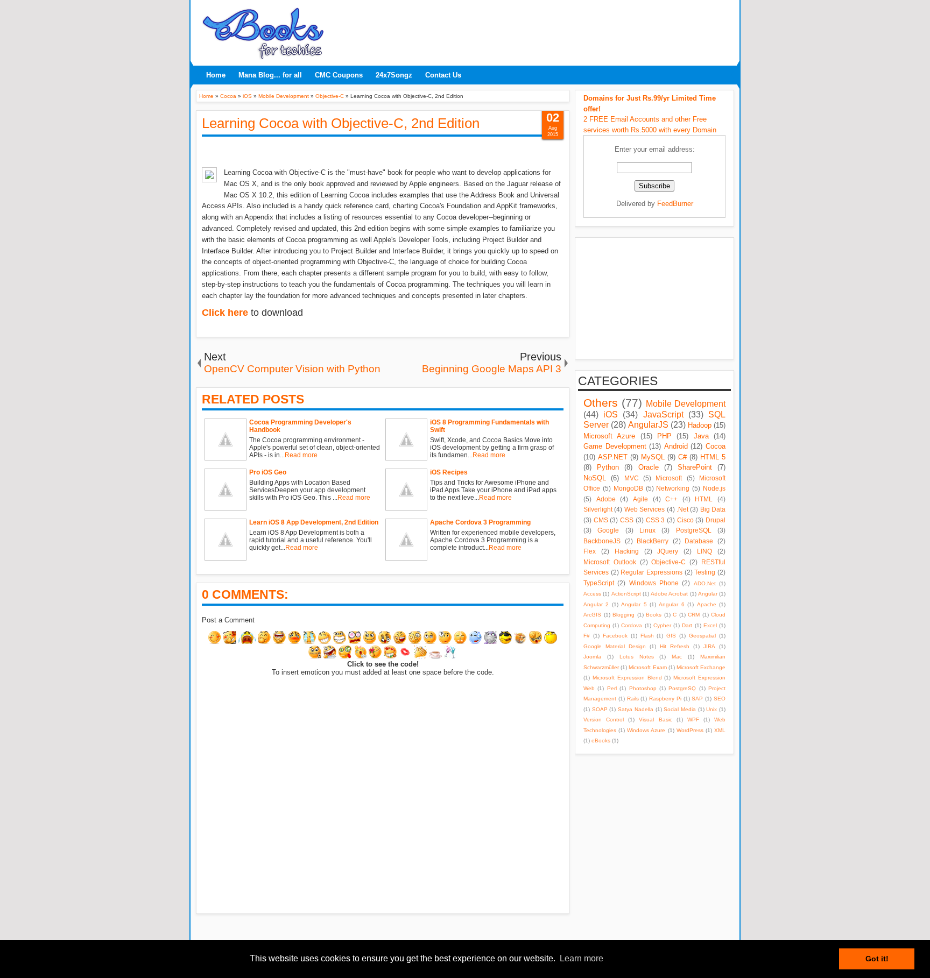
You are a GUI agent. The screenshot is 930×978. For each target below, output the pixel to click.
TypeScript (598, 582)
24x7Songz (394, 75)
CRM (694, 615)
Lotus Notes (636, 657)
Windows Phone (654, 582)
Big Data (712, 509)
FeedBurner (675, 204)
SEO (719, 698)
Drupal (715, 519)
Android (676, 446)
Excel (710, 625)
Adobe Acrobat (669, 594)
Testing (704, 572)
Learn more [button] (581, 958)
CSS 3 (655, 519)
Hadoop (699, 425)
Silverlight (597, 509)
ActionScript (626, 594)
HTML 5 (712, 457)
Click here (225, 312)
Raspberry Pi (665, 698)
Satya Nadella (635, 709)
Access (592, 594)
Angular (707, 594)
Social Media (680, 709)
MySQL (653, 457)
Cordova (631, 625)
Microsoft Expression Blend (627, 678)
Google (608, 530)
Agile (640, 498)
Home (216, 75)
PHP (664, 436)
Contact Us (443, 75)
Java (701, 436)
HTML (704, 498)
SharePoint (695, 467)
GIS (671, 636)
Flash (647, 636)
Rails (633, 698)
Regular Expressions (651, 572)
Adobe (606, 498)
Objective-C (668, 561)
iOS (610, 414)
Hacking (627, 551)
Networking (672, 488)
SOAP (600, 709)
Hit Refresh (674, 646)
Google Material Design (614, 646)
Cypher (662, 625)
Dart (687, 625)
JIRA (709, 646)
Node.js (714, 488)
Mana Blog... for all (270, 75)
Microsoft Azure (609, 436)
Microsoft (669, 477)
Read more (301, 455)
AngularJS (648, 424)
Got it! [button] (877, 958)
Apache (706, 604)
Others (600, 402)
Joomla (592, 657)
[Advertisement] (532, 29)
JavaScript (663, 414)
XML (719, 730)
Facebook (615, 636)
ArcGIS (592, 615)
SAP (697, 698)
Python (608, 467)
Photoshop (643, 688)
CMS (601, 519)
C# (682, 457)
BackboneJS (602, 540)
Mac (677, 657)
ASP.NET (613, 457)
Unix (711, 709)
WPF (693, 719)
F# (586, 636)
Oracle (648, 467)
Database (699, 540)
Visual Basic (655, 719)
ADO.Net (705, 583)
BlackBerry (652, 540)
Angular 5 (633, 604)
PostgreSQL (693, 530)
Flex (589, 551)
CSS (626, 519)
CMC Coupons (339, 75)
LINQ (704, 551)
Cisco (685, 519)
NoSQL (594, 478)
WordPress (690, 730)
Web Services (644, 509)
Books (653, 615)
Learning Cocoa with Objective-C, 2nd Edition (341, 123)
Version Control (603, 719)
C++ (671, 498)
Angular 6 (671, 604)
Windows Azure (646, 730)
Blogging (623, 615)
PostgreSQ (682, 688)
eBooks (600, 740)
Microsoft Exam (647, 667)
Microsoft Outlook (609, 561)
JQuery (667, 551)
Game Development (614, 446)
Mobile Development (685, 403)
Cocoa (715, 446)
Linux (647, 530)
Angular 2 (596, 604)
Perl (612, 688)
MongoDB (628, 488)
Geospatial (702, 636)
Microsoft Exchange (701, 667)
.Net (682, 509)
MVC (631, 477)
